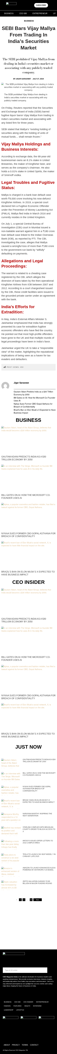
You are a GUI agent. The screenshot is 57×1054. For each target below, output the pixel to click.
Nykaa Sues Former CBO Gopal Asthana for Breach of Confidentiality (33, 405)
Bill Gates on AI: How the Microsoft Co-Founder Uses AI (34, 399)
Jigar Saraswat (23, 78)
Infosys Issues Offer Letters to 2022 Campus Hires (38, 842)
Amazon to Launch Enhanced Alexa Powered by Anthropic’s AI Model (39, 869)
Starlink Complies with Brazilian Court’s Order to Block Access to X (39, 829)
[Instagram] (6, 993)
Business (29, 21)
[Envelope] (14, 993)
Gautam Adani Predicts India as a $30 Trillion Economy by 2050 (33, 393)
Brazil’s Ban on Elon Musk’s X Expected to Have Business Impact (35, 411)
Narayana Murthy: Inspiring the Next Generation (37, 815)
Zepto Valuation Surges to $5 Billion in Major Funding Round (37, 882)
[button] (52, 5)
